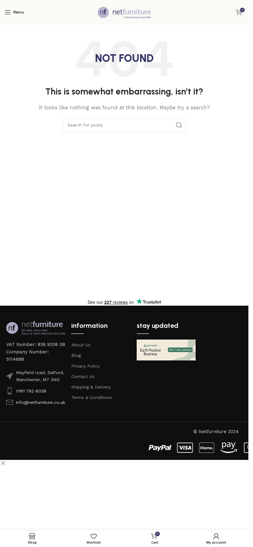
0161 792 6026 (31, 390)
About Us (80, 344)
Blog (76, 355)
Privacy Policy (85, 366)
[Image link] (35, 327)
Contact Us (82, 376)
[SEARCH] (179, 125)
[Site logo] (124, 12)
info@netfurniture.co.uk (40, 402)
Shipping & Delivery (91, 386)
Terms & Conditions (91, 397)
